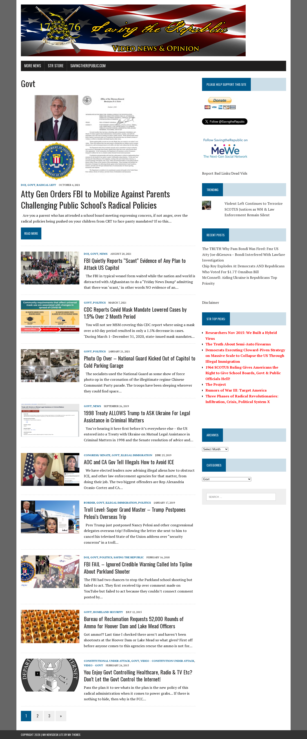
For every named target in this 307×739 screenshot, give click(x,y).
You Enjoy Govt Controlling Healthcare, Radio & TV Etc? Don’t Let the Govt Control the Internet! (138, 675)
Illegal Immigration (136, 455)
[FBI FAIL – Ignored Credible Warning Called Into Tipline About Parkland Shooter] (50, 585)
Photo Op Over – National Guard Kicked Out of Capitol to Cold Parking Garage (139, 361)
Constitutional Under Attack (107, 660)
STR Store (55, 65)
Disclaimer (210, 302)
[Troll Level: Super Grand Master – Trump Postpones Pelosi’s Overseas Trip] (50, 530)
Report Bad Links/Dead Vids (224, 173)
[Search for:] (241, 496)
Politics (99, 302)
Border (89, 502)
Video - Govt (93, 665)
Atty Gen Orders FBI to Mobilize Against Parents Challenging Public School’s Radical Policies (95, 199)
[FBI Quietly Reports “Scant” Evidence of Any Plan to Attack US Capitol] (50, 281)
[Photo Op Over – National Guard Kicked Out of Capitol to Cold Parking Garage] (50, 379)
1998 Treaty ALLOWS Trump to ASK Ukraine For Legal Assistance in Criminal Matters (137, 416)
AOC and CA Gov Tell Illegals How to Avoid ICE (129, 462)
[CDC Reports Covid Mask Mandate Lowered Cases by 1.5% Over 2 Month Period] (50, 330)
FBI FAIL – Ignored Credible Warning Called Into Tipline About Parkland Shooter (138, 567)
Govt (31, 185)
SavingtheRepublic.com (88, 65)
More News (32, 65)
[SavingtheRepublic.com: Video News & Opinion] (153, 30)
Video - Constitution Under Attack (167, 660)
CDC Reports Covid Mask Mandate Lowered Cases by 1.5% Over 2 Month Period (135, 312)
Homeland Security (108, 612)
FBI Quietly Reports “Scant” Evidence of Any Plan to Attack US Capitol (135, 263)
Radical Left (46, 185)
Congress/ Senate (97, 455)
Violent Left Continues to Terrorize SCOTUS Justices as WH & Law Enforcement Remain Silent (254, 209)
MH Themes (74, 735)
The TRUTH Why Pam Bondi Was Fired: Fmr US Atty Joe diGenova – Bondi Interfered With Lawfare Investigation (243, 254)
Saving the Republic (128, 557)
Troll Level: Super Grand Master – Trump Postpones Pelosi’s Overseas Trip (134, 512)
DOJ (23, 185)
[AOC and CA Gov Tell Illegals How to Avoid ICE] (50, 482)
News (103, 253)
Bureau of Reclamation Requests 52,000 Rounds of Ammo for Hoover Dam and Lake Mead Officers (134, 622)
